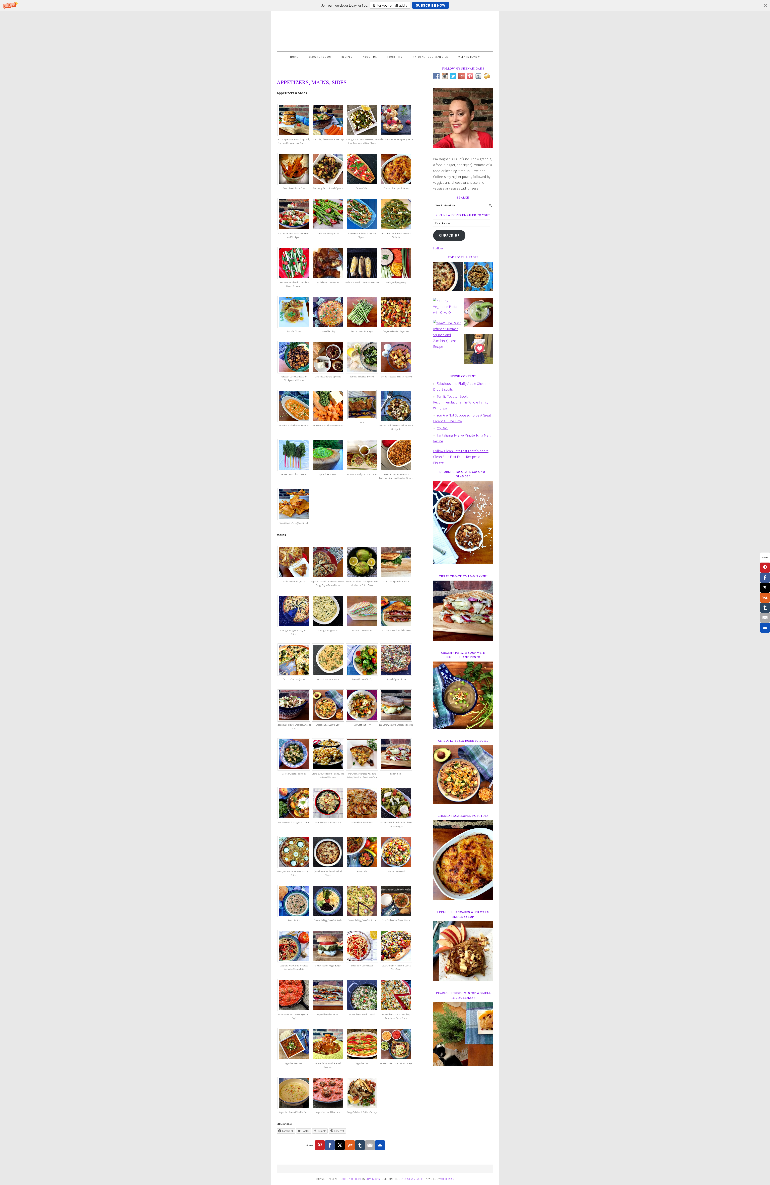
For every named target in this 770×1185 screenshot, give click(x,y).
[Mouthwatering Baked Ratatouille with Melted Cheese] (448, 279)
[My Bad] (478, 351)
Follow (438, 248)
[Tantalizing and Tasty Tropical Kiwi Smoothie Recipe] (478, 315)
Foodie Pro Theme (350, 1178)
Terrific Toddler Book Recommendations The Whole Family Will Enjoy (460, 402)
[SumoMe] (380, 1145)
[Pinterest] (320, 1145)
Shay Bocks (373, 1178)
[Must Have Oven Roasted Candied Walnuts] (478, 279)
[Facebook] (330, 1145)
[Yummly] (350, 1145)
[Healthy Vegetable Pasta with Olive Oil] (448, 308)
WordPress (447, 1178)
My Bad (442, 428)
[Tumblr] (360, 1145)
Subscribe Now (430, 5)
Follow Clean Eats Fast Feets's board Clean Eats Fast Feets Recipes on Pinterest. (460, 457)
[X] (340, 1145)
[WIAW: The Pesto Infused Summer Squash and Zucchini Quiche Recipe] (448, 336)
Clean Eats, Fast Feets (385, 31)
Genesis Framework (411, 1178)
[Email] (370, 1145)
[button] (385, 5)
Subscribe (449, 235)
